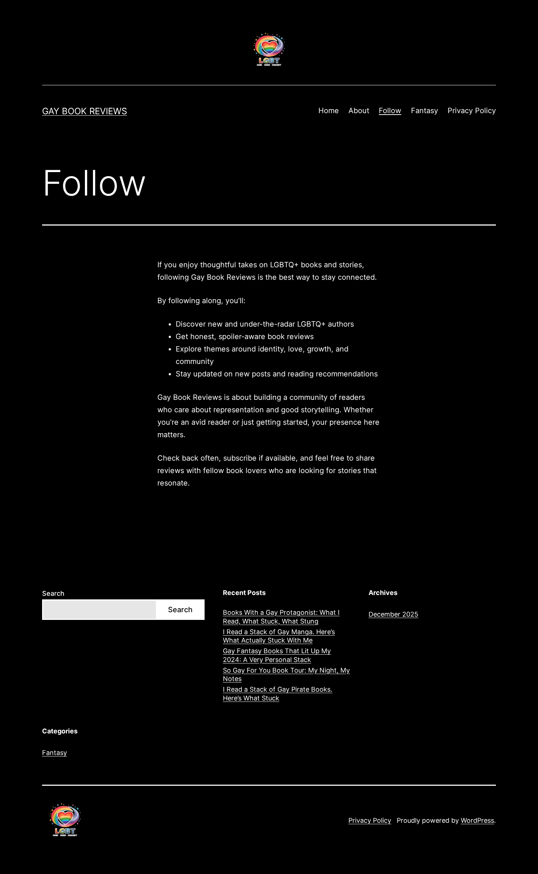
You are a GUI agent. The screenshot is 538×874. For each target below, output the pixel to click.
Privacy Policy (472, 110)
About (358, 110)
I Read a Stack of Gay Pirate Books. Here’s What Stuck (277, 693)
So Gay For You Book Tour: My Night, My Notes (286, 674)
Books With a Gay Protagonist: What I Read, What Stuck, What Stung (281, 617)
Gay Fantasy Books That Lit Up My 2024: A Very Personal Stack (277, 655)
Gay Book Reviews (84, 111)
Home (328, 110)
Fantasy (424, 110)
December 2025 (393, 614)
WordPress (477, 820)
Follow (390, 110)
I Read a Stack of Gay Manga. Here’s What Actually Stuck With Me (279, 636)
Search (53, 593)
